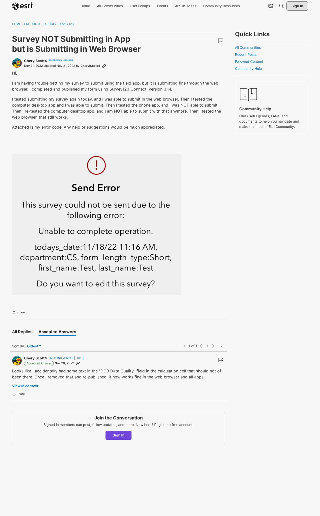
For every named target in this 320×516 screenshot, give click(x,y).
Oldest (33, 346)
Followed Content (249, 61)
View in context (25, 386)
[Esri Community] (22, 6)
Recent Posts (245, 54)
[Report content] (220, 40)
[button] (97, 224)
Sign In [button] (118, 435)
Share (18, 312)
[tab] (22, 331)
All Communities (248, 47)
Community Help (248, 68)
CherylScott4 (35, 61)
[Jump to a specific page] (221, 346)
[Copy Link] (104, 66)
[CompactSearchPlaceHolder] (281, 6)
